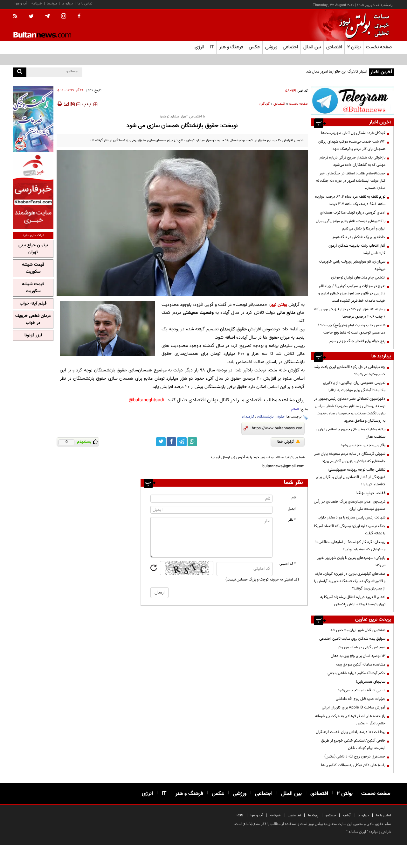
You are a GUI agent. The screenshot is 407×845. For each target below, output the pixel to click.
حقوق (281, 416)
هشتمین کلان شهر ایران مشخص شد (357, 630)
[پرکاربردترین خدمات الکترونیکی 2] (33, 119)
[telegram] (47, 16)
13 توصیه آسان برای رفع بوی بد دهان (358, 656)
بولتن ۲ (354, 47)
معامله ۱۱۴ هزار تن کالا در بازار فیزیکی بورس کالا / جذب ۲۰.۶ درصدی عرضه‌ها (349, 313)
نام (294, 497)
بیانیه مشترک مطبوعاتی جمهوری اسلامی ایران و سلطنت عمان (350, 433)
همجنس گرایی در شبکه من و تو (361, 647)
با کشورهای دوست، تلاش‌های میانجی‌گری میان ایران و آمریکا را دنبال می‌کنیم (350, 224)
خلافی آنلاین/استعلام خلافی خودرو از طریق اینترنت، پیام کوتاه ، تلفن (353, 744)
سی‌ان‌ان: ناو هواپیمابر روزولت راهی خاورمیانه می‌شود (352, 265)
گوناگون (264, 104)
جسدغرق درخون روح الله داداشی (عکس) (354, 756)
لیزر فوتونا (33, 335)
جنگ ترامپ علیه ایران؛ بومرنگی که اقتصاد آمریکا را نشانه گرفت (349, 529)
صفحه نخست (379, 47)
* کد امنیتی (287, 564)
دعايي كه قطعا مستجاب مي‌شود (361, 690)
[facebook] (79, 17)
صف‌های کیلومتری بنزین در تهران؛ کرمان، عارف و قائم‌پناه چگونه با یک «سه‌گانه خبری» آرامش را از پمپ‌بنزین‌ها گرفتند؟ (349, 581)
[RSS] (17, 17)
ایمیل (292, 508)
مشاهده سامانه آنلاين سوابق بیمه (360, 664)
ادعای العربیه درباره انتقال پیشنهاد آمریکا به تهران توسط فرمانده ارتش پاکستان (352, 600)
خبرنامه (36, 3)
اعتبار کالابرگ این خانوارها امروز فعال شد (336, 71)
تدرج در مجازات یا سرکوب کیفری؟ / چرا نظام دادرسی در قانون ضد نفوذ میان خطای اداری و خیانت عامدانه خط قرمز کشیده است (351, 293)
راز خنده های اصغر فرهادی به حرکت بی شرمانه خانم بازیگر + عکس (350, 719)
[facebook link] (171, 441)
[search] (19, 72)
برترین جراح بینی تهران (33, 249)
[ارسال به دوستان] (66, 103)
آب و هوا (21, 3)
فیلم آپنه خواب (33, 303)
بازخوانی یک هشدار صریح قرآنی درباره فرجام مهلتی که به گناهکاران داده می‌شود (352, 161)
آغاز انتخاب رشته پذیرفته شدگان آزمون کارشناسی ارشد (356, 249)
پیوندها (52, 3)
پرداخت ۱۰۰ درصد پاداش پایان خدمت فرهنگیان (350, 732)
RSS (240, 815)
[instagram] (63, 17)
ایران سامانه (357, 832)
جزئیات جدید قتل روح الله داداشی (360, 699)
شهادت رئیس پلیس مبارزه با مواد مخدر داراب (351, 517)
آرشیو (346, 815)
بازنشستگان (265, 416)
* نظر (292, 520)
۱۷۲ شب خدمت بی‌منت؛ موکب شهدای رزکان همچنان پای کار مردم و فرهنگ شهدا (351, 145)
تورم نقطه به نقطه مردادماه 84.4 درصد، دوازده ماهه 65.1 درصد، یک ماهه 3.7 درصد (350, 200)
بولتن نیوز (278, 304)
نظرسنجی (294, 815)
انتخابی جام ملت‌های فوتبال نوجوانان (358, 277)
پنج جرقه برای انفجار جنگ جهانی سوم (357, 341)
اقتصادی (279, 104)
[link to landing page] (362, 25)
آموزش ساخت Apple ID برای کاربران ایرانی (353, 707)
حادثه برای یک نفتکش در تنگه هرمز (358, 237)
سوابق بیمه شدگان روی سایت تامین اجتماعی (352, 639)
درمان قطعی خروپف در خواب (33, 320)
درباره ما (67, 3)
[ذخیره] (72, 104)
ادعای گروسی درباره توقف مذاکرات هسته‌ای (352, 212)
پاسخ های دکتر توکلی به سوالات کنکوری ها (353, 765)
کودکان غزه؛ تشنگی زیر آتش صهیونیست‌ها (353, 133)
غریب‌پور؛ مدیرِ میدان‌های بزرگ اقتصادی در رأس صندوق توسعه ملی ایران (349, 505)
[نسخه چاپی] (59, 103)
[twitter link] (161, 441)
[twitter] (31, 17)
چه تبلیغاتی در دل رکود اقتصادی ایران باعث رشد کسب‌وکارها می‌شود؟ (349, 370)
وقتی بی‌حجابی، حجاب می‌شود (363, 445)
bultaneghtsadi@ (146, 400)
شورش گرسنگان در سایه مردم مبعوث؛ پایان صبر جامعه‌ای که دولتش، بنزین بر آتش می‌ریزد (349, 457)
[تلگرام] (352, 100)
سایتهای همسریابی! (370, 682)
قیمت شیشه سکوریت (33, 268)
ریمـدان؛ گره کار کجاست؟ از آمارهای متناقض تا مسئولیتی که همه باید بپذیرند (350, 545)
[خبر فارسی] (33, 191)
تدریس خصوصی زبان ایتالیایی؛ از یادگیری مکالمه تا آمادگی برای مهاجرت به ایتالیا (354, 386)
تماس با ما (85, 3)
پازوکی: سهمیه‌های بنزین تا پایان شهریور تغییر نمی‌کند (351, 561)
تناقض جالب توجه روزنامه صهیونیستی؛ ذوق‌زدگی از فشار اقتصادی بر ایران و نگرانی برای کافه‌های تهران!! (350, 477)
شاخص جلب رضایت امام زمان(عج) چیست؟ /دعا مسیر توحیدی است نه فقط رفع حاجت (351, 328)
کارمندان (248, 416)
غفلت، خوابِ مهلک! (370, 493)
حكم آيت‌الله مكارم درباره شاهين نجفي (356, 673)
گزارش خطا (285, 442)
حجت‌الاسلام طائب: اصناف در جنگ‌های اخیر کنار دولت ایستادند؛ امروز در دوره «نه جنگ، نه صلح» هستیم (350, 181)
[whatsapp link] (192, 441)
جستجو (331, 815)
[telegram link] (182, 441)
